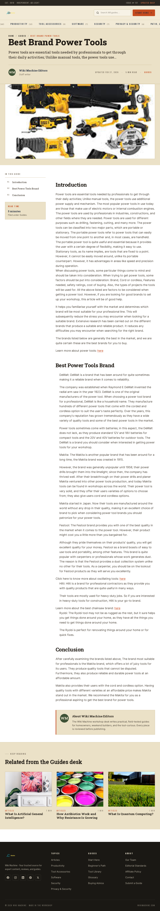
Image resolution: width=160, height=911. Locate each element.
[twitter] (38, 878)
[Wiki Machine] (11, 12)
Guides (22, 36)
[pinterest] (30, 878)
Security (55, 883)
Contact (129, 877)
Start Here (142, 12)
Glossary (93, 877)
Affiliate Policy (133, 871)
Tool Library (94, 871)
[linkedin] (23, 878)
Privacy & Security (61, 888)
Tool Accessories (60, 871)
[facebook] (8, 878)
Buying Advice (96, 883)
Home (11, 36)
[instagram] (15, 878)
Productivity (57, 865)
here (100, 350)
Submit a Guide (133, 883)
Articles (55, 859)
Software (56, 877)
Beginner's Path (97, 865)
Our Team (130, 859)
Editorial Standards (135, 865)
